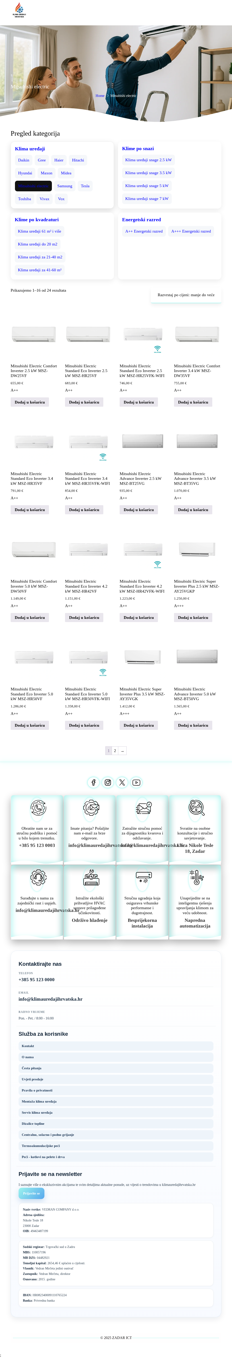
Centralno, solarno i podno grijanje (48, 1135)
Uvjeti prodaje (32, 1079)
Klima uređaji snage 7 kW (147, 198)
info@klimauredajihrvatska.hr (50, 999)
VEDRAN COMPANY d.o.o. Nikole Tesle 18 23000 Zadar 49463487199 (51, 1220)
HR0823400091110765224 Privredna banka (45, 1297)
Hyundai (25, 173)
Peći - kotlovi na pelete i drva (43, 1157)
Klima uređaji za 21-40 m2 (40, 257)
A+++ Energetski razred (191, 231)
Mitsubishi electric (33, 186)
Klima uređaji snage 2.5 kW (148, 160)
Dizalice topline (33, 1123)
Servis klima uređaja (37, 1112)
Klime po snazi (138, 148)
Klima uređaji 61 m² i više (39, 231)
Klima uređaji (30, 148)
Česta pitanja (31, 1068)
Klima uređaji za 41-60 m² (39, 270)
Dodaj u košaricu (30, 402)
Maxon (46, 173)
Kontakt (28, 1046)
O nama (28, 1057)
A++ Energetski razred (144, 231)
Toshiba (24, 199)
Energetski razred (141, 219)
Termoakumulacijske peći (41, 1146)
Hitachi (78, 160)
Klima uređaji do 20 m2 (37, 244)
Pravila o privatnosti (37, 1090)
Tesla (85, 186)
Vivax (44, 199)
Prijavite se (31, 1193)
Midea (66, 173)
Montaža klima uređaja (39, 1101)
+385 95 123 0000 (37, 979)
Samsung (64, 186)
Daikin (23, 160)
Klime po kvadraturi (37, 219)
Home (100, 96)
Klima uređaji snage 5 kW (147, 185)
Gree (42, 160)
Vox (61, 199)
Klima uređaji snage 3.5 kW (148, 173)
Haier (58, 160)
